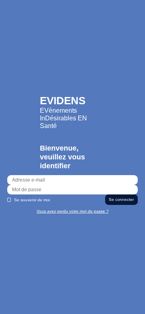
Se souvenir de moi (32, 200)
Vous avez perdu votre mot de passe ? (73, 211)
